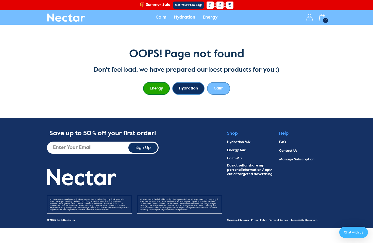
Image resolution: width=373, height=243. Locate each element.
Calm (161, 17)
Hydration (184, 17)
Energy (210, 17)
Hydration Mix (238, 142)
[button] (353, 232)
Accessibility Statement (304, 220)
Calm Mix (234, 158)
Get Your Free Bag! (188, 5)
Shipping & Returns (238, 220)
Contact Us (288, 151)
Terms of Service (278, 220)
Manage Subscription (296, 159)
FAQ (282, 142)
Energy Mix (236, 150)
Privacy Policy (259, 220)
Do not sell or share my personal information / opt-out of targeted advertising (250, 170)
